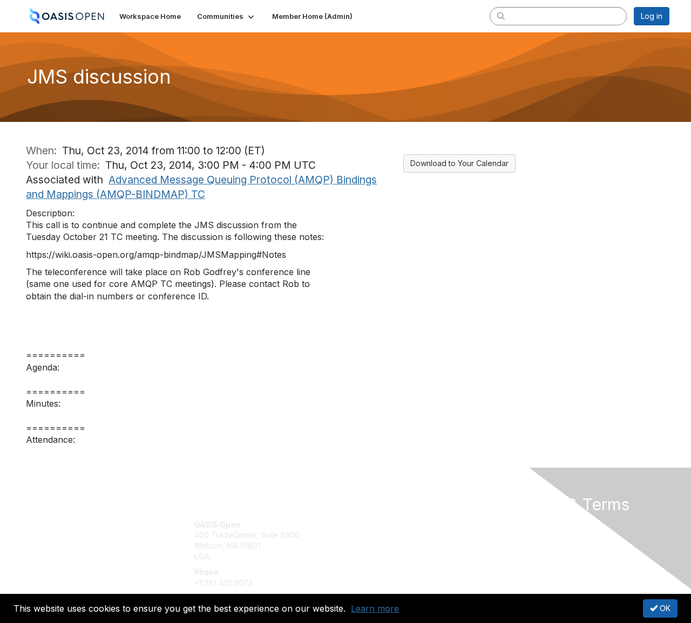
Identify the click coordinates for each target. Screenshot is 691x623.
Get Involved (372, 524)
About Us (522, 524)
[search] (501, 15)
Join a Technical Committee (399, 556)
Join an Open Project (387, 540)
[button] (226, 16)
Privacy (519, 534)
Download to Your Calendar (459, 163)
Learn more (375, 608)
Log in (651, 15)
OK (664, 608)
